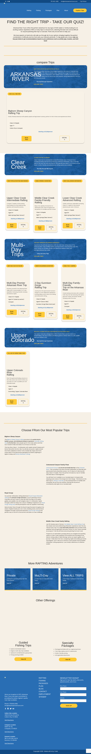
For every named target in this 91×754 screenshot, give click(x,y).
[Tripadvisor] (13, 708)
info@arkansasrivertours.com (14, 705)
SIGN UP (69, 705)
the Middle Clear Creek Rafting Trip (74, 524)
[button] (4, 115)
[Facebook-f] (5, 1)
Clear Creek (18, 164)
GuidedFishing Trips (23, 644)
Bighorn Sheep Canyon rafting (15, 439)
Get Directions (9, 720)
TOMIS (56, 751)
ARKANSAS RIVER (25, 76)
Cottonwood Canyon (52, 468)
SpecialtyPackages (67, 644)
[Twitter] (10, 708)
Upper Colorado (22, 337)
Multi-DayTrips (18, 249)
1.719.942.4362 (13, 704)
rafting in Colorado (58, 480)
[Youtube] (9, 1)
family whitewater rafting (23, 454)
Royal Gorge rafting (33, 510)
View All (9, 583)
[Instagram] (7, 1)
